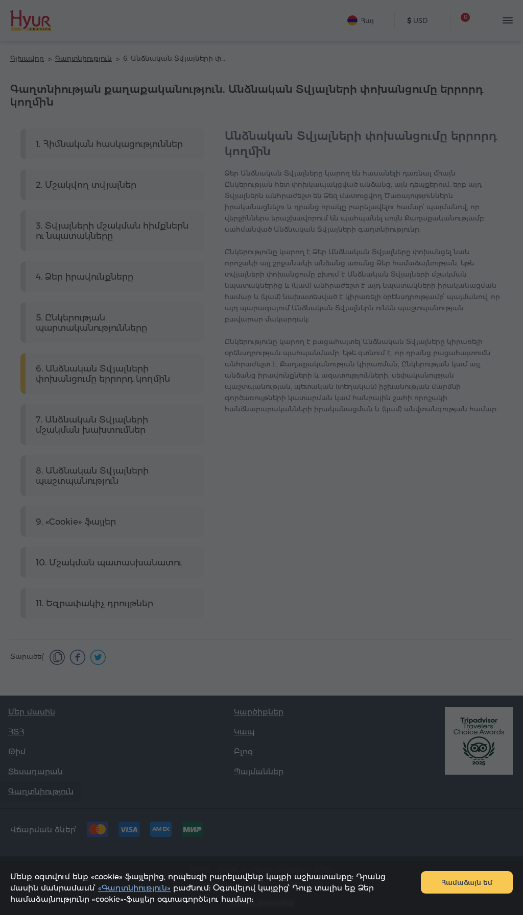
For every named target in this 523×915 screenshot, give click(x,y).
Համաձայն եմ (466, 882)
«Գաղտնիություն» (134, 888)
